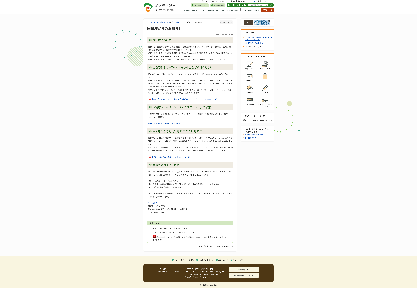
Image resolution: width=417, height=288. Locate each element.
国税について (180, 22)
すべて (231, 5)
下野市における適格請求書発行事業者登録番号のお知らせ (259, 38)
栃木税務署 (152, 203)
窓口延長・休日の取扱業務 (244, 275)
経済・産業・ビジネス (251, 10)
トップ (149, 22)
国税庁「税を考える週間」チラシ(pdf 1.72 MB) (171, 156)
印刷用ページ (227, 22)
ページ (236, 5)
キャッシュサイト (251, 1)
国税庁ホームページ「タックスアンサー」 (165, 123)
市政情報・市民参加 (189, 10)
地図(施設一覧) (243, 269)
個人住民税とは (250, 138)
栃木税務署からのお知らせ (254, 43)
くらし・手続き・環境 (209, 10)
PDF (242, 5)
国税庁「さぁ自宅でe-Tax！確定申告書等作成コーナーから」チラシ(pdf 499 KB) (184, 99)
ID (246, 5)
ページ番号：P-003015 (224, 34)
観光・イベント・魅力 (230, 10)
